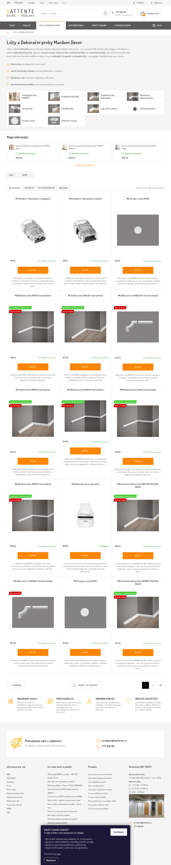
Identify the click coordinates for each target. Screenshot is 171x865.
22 (161, 685)
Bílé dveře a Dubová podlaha (59, 815)
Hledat (105, 13)
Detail (33, 270)
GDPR (9, 808)
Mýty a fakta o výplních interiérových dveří (64, 800)
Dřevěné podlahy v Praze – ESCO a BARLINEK (65, 785)
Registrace (158, 3)
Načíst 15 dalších (88, 685)
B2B (8, 3)
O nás (42, 3)
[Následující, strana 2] (153, 685)
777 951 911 (120, 12)
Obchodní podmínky (15, 797)
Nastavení (51, 860)
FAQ (8, 812)
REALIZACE (19, 3)
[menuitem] (13, 26)
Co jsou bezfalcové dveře (98, 793)
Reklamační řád (13, 801)
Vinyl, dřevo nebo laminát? (98, 805)
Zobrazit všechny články (57, 823)
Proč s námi (53, 3)
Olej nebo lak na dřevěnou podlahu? (61, 781)
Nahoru (17, 685)
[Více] (157, 26)
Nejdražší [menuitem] (29, 188)
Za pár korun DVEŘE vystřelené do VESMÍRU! (65, 796)
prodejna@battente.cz (114, 740)
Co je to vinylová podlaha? (98, 808)
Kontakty (31, 3)
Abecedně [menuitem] (63, 188)
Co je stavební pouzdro (97, 782)
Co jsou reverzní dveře (97, 797)
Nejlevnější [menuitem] (14, 188)
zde (58, 854)
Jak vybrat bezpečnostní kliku (100, 778)
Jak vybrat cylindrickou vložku (100, 789)
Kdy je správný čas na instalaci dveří (102, 801)
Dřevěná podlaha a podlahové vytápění (62, 819)
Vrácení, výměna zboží (15, 793)
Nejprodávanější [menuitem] (46, 188)
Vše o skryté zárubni (96, 786)
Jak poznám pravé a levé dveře (100, 774)
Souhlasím (119, 832)
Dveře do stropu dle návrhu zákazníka (62, 811)
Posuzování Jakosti (14, 805)
